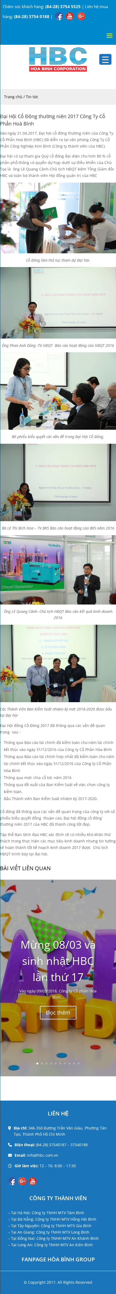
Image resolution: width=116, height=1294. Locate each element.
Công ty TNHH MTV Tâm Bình (58, 1212)
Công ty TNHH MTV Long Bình (62, 1232)
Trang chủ (13, 96)
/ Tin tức (30, 96)
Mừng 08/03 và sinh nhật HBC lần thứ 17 (58, 960)
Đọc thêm (58, 1012)
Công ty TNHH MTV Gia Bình (66, 1225)
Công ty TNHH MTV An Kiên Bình (63, 1244)
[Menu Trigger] (105, 59)
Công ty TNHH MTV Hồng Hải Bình (65, 1219)
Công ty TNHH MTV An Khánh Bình (67, 1238)
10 (79, 1063)
